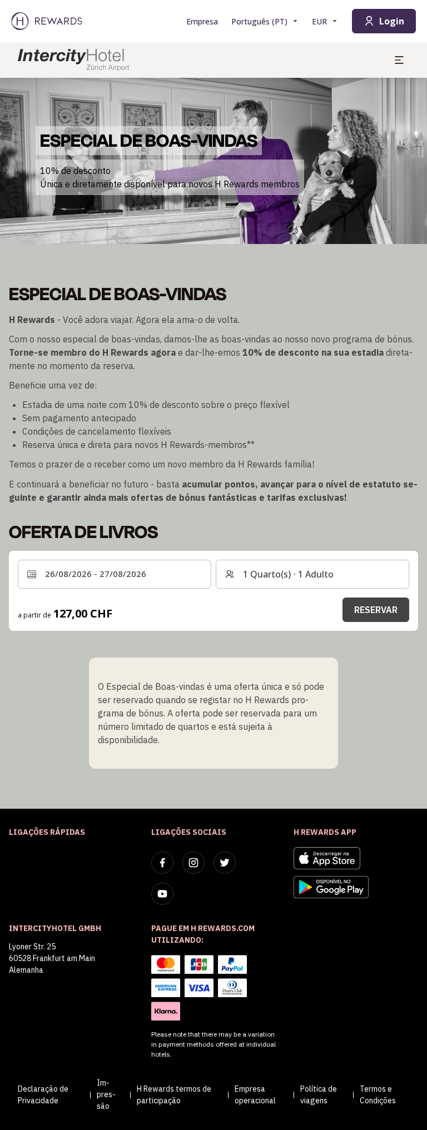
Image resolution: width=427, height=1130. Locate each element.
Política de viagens (318, 1095)
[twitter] (225, 863)
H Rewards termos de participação (174, 1095)
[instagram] (193, 863)
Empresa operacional (255, 1095)
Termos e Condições (378, 1095)
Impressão (106, 1094)
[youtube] (162, 894)
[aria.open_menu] (399, 60)
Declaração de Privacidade (43, 1095)
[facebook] (162, 863)
